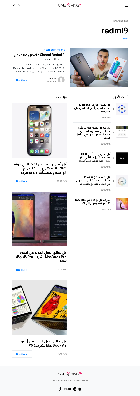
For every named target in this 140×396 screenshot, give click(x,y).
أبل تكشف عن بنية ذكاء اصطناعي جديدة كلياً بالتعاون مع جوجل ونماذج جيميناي (93, 180)
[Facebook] (79, 389)
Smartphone (58, 50)
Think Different (81, 380)
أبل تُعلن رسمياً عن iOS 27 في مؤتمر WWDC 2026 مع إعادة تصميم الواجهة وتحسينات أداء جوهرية (39, 168)
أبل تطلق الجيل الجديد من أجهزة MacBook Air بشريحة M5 (43, 343)
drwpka (52, 78)
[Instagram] (74, 389)
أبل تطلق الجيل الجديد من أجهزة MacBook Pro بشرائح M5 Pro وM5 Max (41, 257)
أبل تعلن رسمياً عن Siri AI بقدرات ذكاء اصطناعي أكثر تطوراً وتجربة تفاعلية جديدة (94, 157)
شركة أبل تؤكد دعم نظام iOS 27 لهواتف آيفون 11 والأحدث (93, 201)
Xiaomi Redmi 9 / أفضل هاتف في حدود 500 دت (39, 57)
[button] (126, 5)
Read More (22, 79)
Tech (47, 50)
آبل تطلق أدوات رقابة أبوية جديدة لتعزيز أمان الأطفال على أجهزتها (92, 108)
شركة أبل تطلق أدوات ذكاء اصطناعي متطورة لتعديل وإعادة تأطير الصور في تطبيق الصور (93, 132)
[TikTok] (60, 389)
